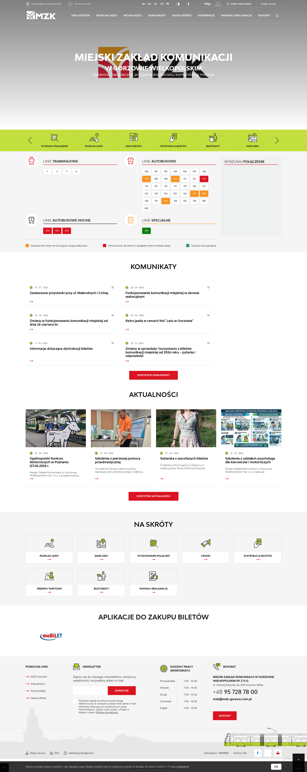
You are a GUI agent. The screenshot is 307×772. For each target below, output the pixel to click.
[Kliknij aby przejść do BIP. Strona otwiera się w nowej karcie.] (207, 4)
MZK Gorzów (80, 15)
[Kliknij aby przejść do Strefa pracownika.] (239, 3)
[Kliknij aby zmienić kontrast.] (178, 4)
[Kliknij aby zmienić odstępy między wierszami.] (155, 4)
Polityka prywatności (107, 712)
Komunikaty (157, 15)
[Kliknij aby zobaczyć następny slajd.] (277, 140)
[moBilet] (51, 636)
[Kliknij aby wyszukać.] (277, 15)
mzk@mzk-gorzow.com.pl (232, 699)
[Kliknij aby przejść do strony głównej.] (49, 15)
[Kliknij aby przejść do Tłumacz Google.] (267, 4)
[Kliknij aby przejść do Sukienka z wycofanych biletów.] (186, 428)
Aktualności (132, 15)
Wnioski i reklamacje (236, 15)
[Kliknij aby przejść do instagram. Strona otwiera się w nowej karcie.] (195, 4)
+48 (235, 691)
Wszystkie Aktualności (153, 496)
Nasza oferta (181, 15)
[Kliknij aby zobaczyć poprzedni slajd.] (30, 140)
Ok (276, 766)
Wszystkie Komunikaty (153, 375)
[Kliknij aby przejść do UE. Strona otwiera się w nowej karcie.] (218, 4)
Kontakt (264, 15)
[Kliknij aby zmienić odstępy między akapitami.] (167, 4)
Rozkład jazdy (106, 15)
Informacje (206, 15)
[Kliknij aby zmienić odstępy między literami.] (149, 4)
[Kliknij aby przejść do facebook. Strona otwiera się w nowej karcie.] (188, 4)
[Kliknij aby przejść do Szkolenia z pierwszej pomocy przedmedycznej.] (121, 428)
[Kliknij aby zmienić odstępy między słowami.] (161, 4)
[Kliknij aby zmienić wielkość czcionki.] (144, 4)
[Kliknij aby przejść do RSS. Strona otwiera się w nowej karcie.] (113, 287)
